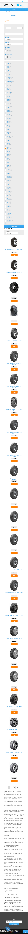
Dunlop (8, 95)
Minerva (8, 151)
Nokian (8, 161)
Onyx (8, 162)
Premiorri (8, 170)
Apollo (8, 66)
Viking (8, 210)
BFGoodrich (9, 77)
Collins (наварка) (10, 81)
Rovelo (8, 180)
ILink (7, 125)
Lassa (8, 137)
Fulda (8, 110)
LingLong (8, 141)
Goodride (8, 114)
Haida (8, 121)
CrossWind (9, 86)
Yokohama (9, 220)
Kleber (8, 129)
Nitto (7, 159)
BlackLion (8, 78)
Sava (8, 184)
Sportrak (8, 187)
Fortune (8, 107)
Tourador (8, 199)
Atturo (8, 73)
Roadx (8, 179)
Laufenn (8, 139)
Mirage (8, 154)
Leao (8, 140)
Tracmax (8, 203)
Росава (8, 223)
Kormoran (8, 130)
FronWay (8, 108)
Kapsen (8, 128)
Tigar (8, 198)
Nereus (8, 157)
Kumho (8, 133)
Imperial (8, 126)
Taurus (8, 194)
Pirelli (8, 168)
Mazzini (8, 147)
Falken (8, 100)
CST (7, 88)
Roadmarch (9, 176)
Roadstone (9, 177)
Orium (8, 163)
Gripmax (8, 118)
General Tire (9, 111)
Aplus (8, 64)
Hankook (8, 122)
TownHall (8, 201)
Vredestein (9, 213)
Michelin (8, 148)
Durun (8, 97)
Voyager (8, 212)
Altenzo (8, 63)
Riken (8, 173)
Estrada (8, 99)
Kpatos (8, 132)
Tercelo (8, 195)
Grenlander (9, 117)
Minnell (8, 152)
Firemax (8, 104)
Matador (8, 144)
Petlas (8, 166)
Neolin (8, 155)
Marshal (8, 143)
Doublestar (9, 92)
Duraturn (8, 96)
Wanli (8, 214)
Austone (8, 74)
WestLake (8, 217)
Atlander (8, 71)
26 (17, 787)
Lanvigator (9, 136)
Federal (8, 103)
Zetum (8, 221)
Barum (8, 75)
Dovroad (8, 93)
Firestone (8, 106)
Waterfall (8, 216)
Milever (8, 150)
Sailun (8, 183)
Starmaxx (8, 188)
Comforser (8, 82)
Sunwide (8, 191)
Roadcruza (9, 174)
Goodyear (8, 115)
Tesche (8, 196)
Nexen (8, 158)
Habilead (8, 119)
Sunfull (8, 190)
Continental (9, 84)
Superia (8, 192)
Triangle (8, 206)
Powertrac (8, 169)
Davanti (8, 89)
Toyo (7, 202)
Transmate (9, 205)
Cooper (8, 85)
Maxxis (8, 146)
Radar (8, 172)
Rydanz (8, 181)
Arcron (8, 67)
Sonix (8, 185)
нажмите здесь (9, 932)
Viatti (8, 209)
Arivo (8, 70)
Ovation (8, 165)
